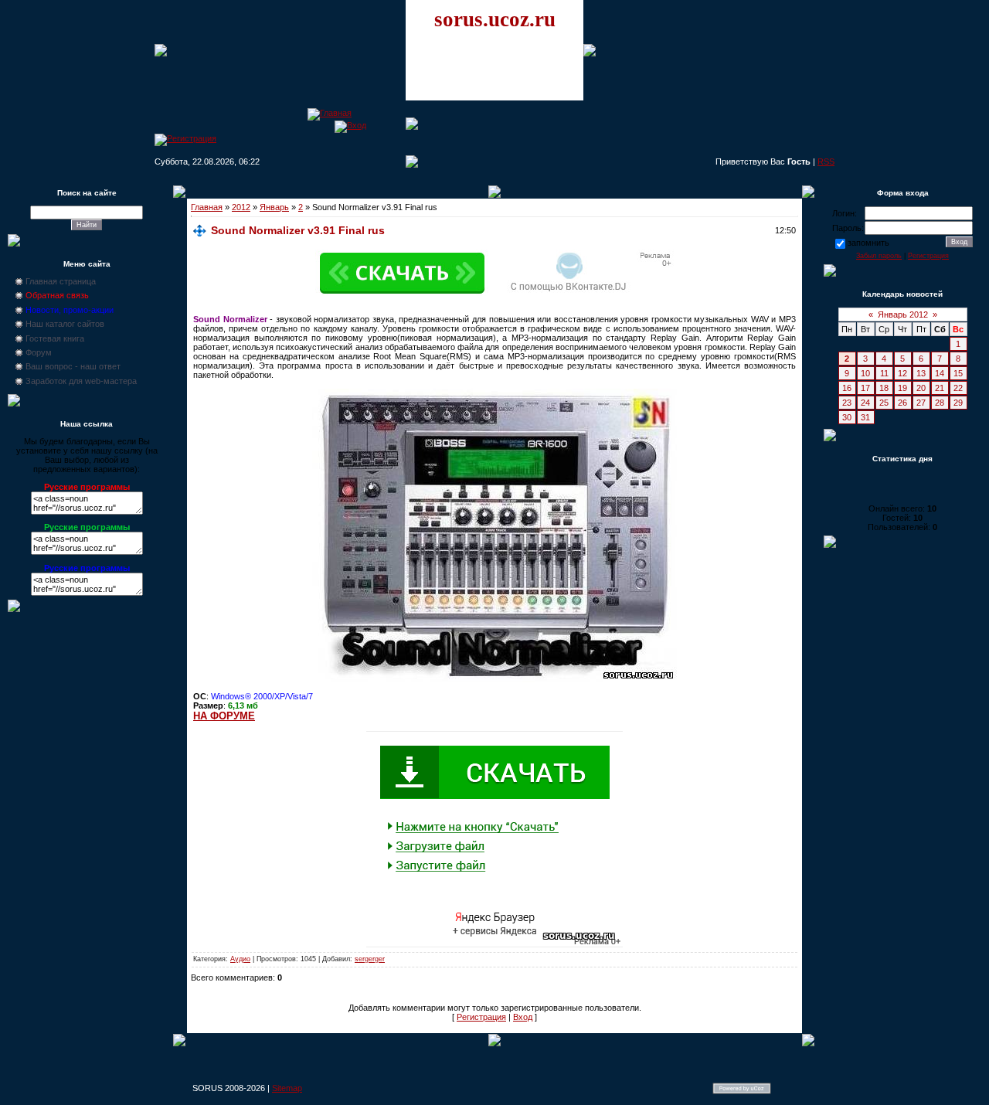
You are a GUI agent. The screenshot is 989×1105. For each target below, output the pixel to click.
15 (958, 373)
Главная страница (60, 281)
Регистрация (481, 1017)
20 (921, 388)
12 (902, 373)
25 (884, 402)
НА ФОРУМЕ (224, 716)
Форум (38, 352)
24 (865, 402)
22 (958, 388)
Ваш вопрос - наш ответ (73, 366)
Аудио (240, 959)
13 (921, 373)
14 (939, 373)
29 (958, 402)
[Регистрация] (185, 138)
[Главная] (330, 112)
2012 (241, 207)
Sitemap (287, 1088)
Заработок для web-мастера (81, 381)
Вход (522, 1017)
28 (939, 402)
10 (865, 373)
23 (846, 402)
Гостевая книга (54, 338)
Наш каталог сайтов (64, 323)
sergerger (370, 959)
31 (865, 417)
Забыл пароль (879, 256)
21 (939, 388)
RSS (825, 161)
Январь (274, 207)
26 (902, 402)
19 (902, 388)
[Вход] (350, 125)
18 (884, 388)
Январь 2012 (903, 314)
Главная (207, 207)
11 (884, 373)
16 (846, 388)
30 (846, 417)
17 (865, 388)
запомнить (868, 242)
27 (921, 402)
